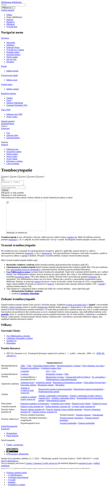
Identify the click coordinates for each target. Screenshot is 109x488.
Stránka (4, 123)
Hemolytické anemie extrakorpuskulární (55, 389)
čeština (9, 15)
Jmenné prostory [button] (8, 121)
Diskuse (9, 19)
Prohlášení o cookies (16, 484)
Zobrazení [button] (5, 128)
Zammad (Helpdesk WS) (16, 105)
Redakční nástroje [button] (8, 93)
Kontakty (10, 62)
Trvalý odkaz (11, 159)
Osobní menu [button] (6, 84)
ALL (48, 371)
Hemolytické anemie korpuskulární (88, 389)
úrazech (50, 284)
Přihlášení (10, 24)
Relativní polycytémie (81, 403)
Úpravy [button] (4, 126)
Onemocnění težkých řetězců (78, 377)
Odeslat (5, 190)
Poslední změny (13, 52)
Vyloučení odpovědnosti (18, 477)
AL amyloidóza (98, 377)
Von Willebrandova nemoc (18, 272)
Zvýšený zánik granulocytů (83, 406)
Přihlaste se (6, 8)
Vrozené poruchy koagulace (71, 418)
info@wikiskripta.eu (9, 461)
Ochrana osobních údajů (16, 472)
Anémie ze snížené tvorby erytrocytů (28, 398)
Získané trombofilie (86, 423)
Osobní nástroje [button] (7, 10)
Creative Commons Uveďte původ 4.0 (41, 463)
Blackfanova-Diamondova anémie (67, 382)
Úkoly (9, 100)
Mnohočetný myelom (55, 377)
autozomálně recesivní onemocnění (25, 269)
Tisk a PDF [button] (6, 110)
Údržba (9, 98)
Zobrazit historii (13, 138)
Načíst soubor (12, 57)
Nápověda (10, 42)
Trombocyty (11, 341)
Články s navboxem (14, 445)
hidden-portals (12, 71)
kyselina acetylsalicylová (76, 305)
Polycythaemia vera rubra (93, 366)
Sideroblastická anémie (56, 400)
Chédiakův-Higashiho (29, 293)
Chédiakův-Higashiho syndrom (19, 338)
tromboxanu (42, 307)
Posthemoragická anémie (48, 391)
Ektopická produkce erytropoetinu (34, 403)
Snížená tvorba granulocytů (31, 406)
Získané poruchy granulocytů (44, 412)
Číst (8, 133)
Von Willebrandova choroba (18, 336)
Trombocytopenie (83, 415)
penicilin (5, 314)
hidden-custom (12, 89)
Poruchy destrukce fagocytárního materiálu (64, 409)
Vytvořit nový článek (15, 50)
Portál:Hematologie (9, 426)
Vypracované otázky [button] (9, 75)
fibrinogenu (47, 253)
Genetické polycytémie (60, 403)
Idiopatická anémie (46, 385)
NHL (66, 374)
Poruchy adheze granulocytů (32, 409)
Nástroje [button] (4, 142)
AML (22, 366)
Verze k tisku (11, 117)
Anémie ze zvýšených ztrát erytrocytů (27, 390)
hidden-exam (11, 80)
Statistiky (12, 482)
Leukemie (25, 371)
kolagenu (29, 253)
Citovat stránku (12, 163)
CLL (54, 371)
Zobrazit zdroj (12, 135)
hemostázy (13, 239)
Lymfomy (25, 374)
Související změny (14, 151)
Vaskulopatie (97, 415)
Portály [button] (4, 66)
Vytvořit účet (11, 27)
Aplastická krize (27, 382)
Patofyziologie (12, 436)
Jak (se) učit (11, 59)
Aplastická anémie (43, 382)
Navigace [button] (5, 38)
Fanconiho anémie (28, 385)
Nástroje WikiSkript (14, 103)
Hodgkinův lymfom (54, 374)
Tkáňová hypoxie (99, 403)
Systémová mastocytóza (51, 368)
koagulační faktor (22, 277)
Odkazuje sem (12, 149)
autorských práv (85, 463)
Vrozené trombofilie (68, 423)
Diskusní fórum (12, 47)
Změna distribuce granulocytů (57, 406)
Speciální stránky (13, 54)
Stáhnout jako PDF (14, 114)
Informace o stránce (14, 161)
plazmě (101, 284)
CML (29, 366)
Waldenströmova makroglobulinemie (61, 379)
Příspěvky (10, 22)
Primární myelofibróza (29, 368)
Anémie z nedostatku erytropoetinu (53, 396)
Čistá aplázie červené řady (95, 382)
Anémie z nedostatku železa (63, 398)
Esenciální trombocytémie (44, 366)
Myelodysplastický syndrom (69, 366)
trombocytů (72, 237)
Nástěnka (10, 45)
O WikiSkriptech (15, 475)
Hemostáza (11, 343)
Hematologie (11, 433)
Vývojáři (11, 480)
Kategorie (5, 429)
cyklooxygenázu (15, 307)
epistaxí (37, 281)
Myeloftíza (59, 385)
